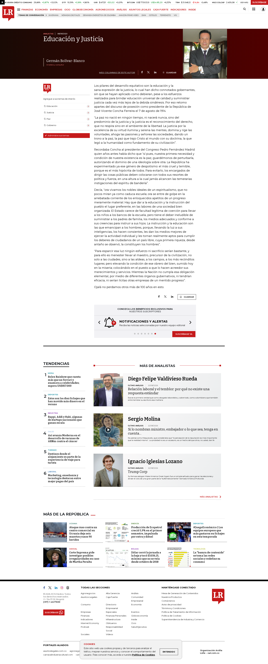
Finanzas (85, 615)
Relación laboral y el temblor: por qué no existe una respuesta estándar (169, 391)
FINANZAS (27, 9)
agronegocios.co (78, 651)
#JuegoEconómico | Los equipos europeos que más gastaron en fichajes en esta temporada (209, 532)
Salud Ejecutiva (139, 627)
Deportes (53, 395)
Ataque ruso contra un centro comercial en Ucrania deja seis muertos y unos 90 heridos (83, 533)
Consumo (86, 604)
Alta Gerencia (113, 593)
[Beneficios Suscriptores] (253, 9)
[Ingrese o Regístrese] (263, 9)
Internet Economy (90, 623)
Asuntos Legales (89, 597)
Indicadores (87, 619)
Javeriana (53, 15)
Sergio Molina (144, 419)
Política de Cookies (143, 654)
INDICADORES (178, 9)
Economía (136, 604)
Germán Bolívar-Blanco (65, 61)
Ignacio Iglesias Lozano (155, 461)
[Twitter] (148, 72)
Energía (135, 523)
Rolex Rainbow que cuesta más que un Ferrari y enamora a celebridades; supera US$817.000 (64, 381)
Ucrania (73, 523)
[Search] (244, 9)
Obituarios (111, 623)
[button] (98, 323)
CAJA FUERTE (160, 9)
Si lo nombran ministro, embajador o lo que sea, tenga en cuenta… (173, 431)
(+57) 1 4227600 (51, 602)
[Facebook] (142, 72)
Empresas (86, 612)
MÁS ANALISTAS (209, 496)
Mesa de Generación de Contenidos (180, 593)
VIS (175, 15)
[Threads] (69, 588)
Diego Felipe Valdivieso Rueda (162, 379)
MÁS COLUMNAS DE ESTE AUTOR (117, 72)
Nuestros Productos (172, 597)
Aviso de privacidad (171, 604)
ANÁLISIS (121, 9)
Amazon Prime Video (128, 15)
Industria (53, 413)
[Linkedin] (155, 72)
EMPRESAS (56, 9)
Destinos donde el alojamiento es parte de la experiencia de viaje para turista (64, 458)
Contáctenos (168, 601)
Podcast (85, 627)
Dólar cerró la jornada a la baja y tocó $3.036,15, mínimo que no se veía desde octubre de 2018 (146, 557)
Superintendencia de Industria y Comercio (183, 619)
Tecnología (199, 549)
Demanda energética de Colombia (99, 15)
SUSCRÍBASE (259, 2)
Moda (51, 373)
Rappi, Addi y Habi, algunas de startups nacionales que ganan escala (65, 419)
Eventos (135, 612)
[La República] (8, 13)
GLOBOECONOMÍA (82, 9)
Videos (109, 634)
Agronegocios (88, 593)
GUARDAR (171, 72)
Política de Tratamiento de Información (181, 612)
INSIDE (192, 9)
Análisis (134, 593)
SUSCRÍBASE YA (183, 334)
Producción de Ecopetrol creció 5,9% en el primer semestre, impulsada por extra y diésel (146, 532)
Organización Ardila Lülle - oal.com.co (211, 651)
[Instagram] (63, 588)
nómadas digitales (71, 15)
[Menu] (19, 9)
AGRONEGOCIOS (105, 9)
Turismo (52, 450)
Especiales (111, 612)
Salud (51, 431)
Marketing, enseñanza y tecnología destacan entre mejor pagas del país (64, 478)
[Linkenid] (57, 588)
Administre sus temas (58, 135)
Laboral (52, 472)
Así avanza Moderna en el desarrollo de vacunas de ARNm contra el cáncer (64, 438)
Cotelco (153, 15)
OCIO (67, 9)
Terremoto (165, 15)
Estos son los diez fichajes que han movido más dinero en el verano (66, 401)
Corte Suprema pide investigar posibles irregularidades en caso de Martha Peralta (84, 557)
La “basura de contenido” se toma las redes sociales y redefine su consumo (208, 557)
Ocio (133, 623)
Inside (134, 619)
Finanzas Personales (116, 615)
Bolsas (135, 549)
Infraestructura (113, 619)
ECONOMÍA (41, 9)
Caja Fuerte (112, 597)
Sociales (85, 634)
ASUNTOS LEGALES (140, 9)
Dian (144, 15)
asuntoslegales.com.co (55, 651)
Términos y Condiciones (173, 608)
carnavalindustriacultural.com (58, 654)
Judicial (73, 549)
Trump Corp (137, 472)
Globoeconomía (139, 615)
